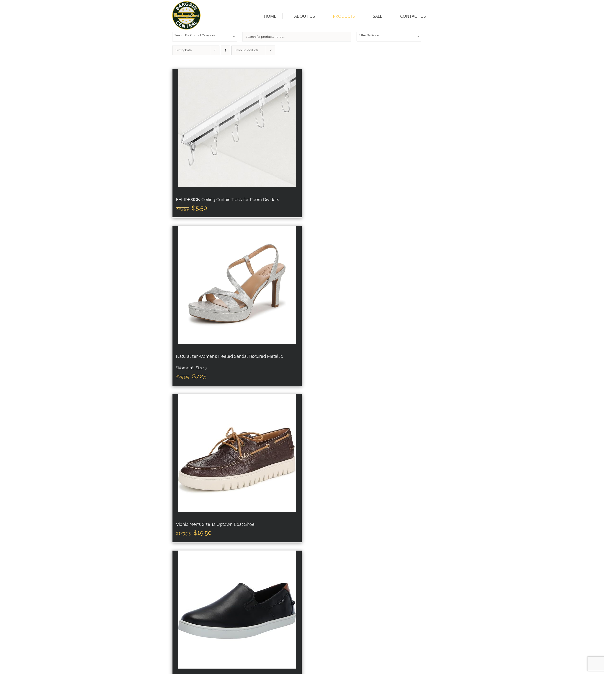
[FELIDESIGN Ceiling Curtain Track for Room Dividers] (237, 128)
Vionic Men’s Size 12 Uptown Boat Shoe (215, 524)
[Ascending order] (225, 50)
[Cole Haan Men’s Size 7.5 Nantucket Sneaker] (237, 610)
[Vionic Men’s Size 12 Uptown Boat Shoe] (237, 453)
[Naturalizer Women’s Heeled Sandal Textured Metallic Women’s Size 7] (237, 285)
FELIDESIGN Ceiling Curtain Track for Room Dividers (227, 199)
